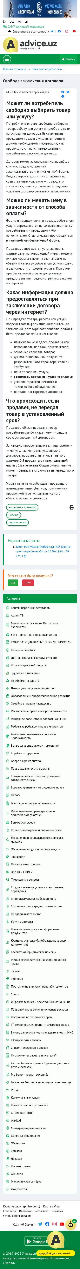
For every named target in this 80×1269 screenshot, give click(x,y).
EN (26, 21)
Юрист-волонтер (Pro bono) (21, 1206)
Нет (28, 583)
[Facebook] (62, 92)
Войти (70, 59)
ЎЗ (4, 21)
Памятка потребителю (46, 69)
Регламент (42, 1211)
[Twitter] (67, 92)
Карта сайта (51, 1206)
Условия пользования (17, 1216)
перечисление (17, 522)
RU (19, 21)
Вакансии (25, 1211)
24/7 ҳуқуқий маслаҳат (12, 26)
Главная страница (14, 69)
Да (13, 583)
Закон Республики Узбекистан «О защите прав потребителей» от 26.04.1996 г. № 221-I (43, 551)
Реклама (57, 1211)
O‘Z (12, 21)
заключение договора (22, 507)
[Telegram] (62, 96)
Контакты (9, 1211)
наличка (13, 515)
